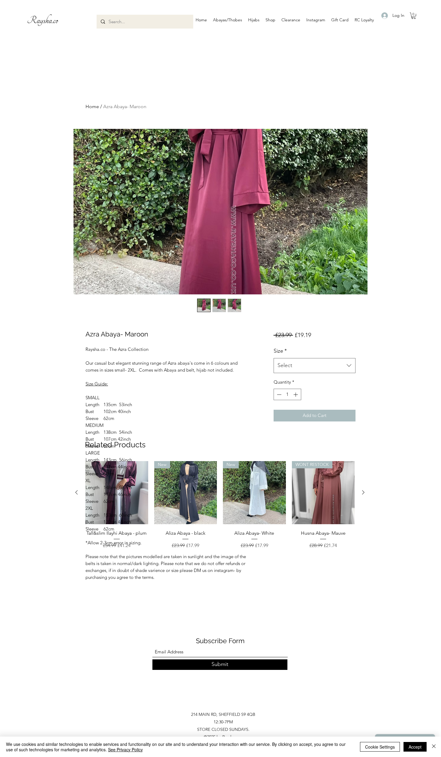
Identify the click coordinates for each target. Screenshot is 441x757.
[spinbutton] (287, 394)
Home (92, 106)
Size (280, 351)
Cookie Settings (380, 747)
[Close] (433, 746)
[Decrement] (278, 394)
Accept (415, 747)
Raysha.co (42, 20)
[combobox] (315, 365)
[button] (227, 20)
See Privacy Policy (125, 749)
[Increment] (296, 394)
